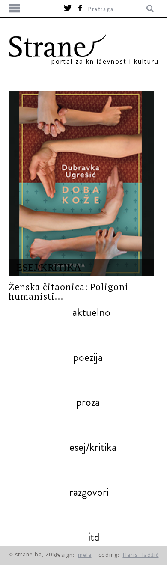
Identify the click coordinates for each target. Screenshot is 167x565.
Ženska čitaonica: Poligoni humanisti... (68, 291)
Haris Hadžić (141, 555)
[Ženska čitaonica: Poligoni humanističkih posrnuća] (81, 183)
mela (85, 555)
